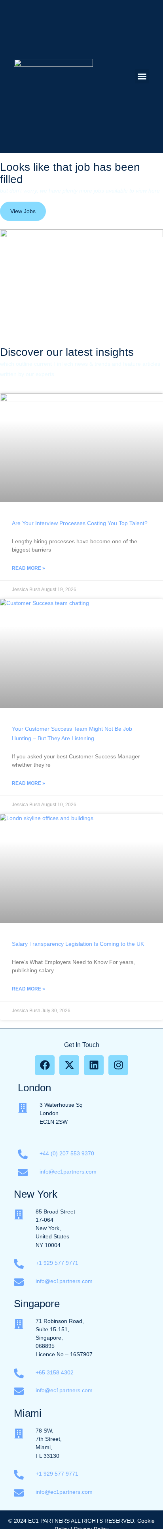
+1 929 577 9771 (57, 1263)
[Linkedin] (94, 1065)
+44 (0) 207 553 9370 (67, 1153)
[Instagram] (118, 1065)
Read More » (28, 568)
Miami (28, 1413)
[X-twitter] (69, 1065)
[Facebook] (45, 1065)
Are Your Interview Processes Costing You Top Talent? (80, 523)
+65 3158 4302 (55, 1372)
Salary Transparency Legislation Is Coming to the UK (78, 944)
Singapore (37, 1304)
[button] (142, 76)
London (34, 1088)
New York (35, 1194)
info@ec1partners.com (68, 1171)
